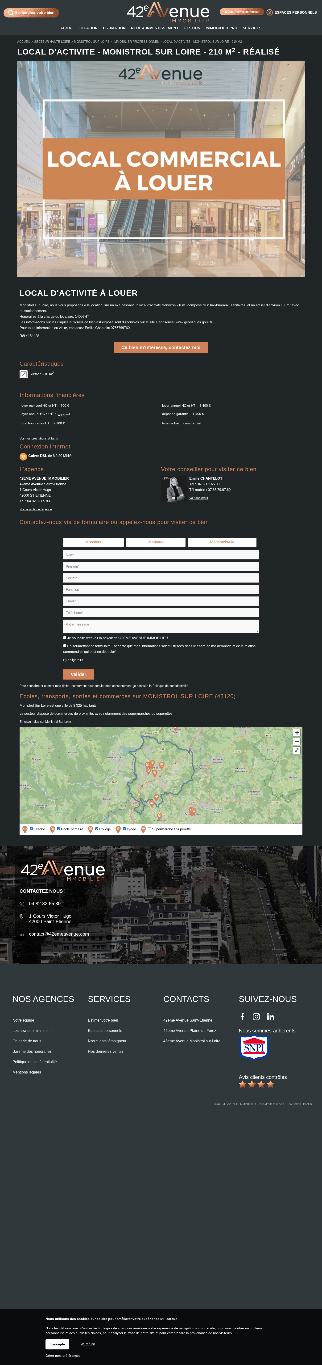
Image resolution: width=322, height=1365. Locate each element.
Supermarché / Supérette (171, 829)
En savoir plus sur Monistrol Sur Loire (45, 721)
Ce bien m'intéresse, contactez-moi (161, 347)
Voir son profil (198, 498)
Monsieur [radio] (93, 542)
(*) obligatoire (73, 660)
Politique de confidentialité (170, 686)
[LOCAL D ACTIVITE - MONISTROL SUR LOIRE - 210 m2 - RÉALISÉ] (161, 275)
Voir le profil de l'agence (36, 509)
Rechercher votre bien (34, 13)
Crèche (39, 829)
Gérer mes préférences (62, 1355)
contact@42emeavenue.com (59, 934)
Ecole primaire (71, 829)
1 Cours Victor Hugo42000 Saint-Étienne (50, 918)
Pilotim (307, 1104)
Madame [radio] (155, 542)
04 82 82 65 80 (38, 501)
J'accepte (57, 1344)
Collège (104, 829)
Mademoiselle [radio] (222, 542)
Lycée (131, 829)
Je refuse (88, 1344)
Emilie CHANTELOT (205, 478)
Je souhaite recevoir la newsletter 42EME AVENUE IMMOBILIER (117, 638)
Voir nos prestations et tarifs (39, 438)
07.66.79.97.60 (219, 490)
